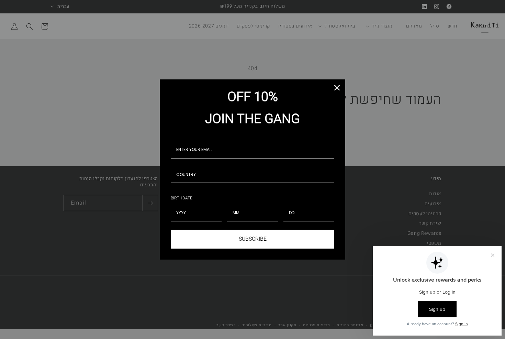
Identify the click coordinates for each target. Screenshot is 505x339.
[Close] (337, 87)
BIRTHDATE (181, 198)
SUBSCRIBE (253, 239)
